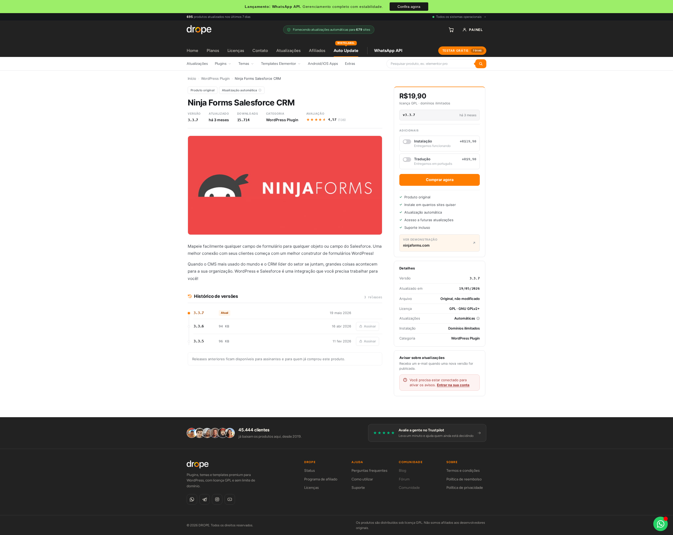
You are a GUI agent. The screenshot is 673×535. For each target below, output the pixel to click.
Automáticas (464, 318)
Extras (350, 63)
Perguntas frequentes (369, 470)
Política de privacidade (464, 487)
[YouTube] (230, 499)
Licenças (235, 50)
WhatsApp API (388, 50)
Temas (243, 63)
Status (309, 470)
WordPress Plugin (215, 78)
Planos (213, 50)
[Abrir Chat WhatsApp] (660, 524)
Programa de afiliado (320, 479)
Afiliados (317, 50)
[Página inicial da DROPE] (199, 29)
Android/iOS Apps (323, 63)
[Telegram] (204, 499)
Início (192, 78)
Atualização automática (239, 90)
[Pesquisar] (480, 63)
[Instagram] (217, 499)
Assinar (370, 326)
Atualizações (288, 50)
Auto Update (346, 48)
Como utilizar (362, 479)
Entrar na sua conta (453, 385)
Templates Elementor (278, 63)
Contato (260, 50)
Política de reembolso (464, 479)
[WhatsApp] (192, 499)
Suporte (358, 487)
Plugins (221, 63)
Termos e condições (463, 470)
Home (192, 50)
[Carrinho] (451, 29)
